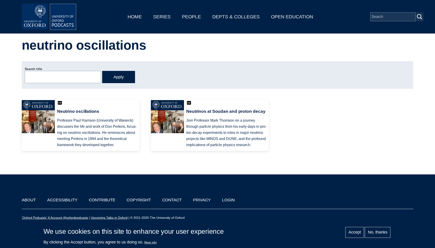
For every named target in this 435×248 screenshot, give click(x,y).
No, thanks (377, 232)
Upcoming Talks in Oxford (109, 217)
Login (228, 200)
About (29, 200)
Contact (172, 200)
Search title (33, 69)
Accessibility (62, 200)
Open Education (292, 16)
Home (135, 16)
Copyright (139, 200)
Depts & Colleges (236, 16)
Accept (354, 232)
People (191, 16)
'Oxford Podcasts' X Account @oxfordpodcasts (55, 217)
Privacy (202, 200)
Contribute (102, 200)
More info (150, 242)
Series (162, 16)
